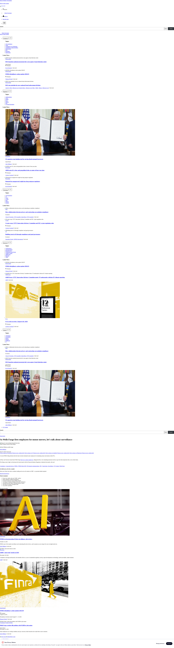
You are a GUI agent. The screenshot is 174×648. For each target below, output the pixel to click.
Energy (7, 338)
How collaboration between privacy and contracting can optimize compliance (26, 212)
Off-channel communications (33, 466)
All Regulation (8, 97)
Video (6, 257)
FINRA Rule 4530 (22, 466)
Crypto (6, 199)
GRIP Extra (7, 254)
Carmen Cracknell (9, 175)
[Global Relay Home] (10, 636)
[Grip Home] (3, 636)
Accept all (169, 643)
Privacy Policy (88, 644)
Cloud (6, 198)
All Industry (8, 335)
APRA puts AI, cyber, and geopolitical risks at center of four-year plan (24, 170)
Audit (6, 45)
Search (1, 26)
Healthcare (7, 340)
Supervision (8, 52)
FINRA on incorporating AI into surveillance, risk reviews (16, 539)
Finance (7, 339)
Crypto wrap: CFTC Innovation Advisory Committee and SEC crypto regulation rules (29, 223)
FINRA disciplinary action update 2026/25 (17, 74)
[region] (87, 643)
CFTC (6, 98)
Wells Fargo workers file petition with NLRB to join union (16, 625)
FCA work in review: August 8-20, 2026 (16, 321)
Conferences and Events (10, 252)
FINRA (7, 102)
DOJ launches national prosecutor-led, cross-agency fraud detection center (26, 61)
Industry (4, 330)
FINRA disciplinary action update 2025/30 (12, 610)
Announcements (8, 249)
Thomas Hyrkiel (8, 79)
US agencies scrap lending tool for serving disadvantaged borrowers (24, 159)
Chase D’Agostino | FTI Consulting (13, 217)
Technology (5, 190)
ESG (6, 50)
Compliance (5, 38)
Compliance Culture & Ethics (11, 47)
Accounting (7, 337)
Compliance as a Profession (11, 46)
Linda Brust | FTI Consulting (27, 217)
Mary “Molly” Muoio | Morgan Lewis (40, 88)
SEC (6, 103)
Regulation (5, 91)
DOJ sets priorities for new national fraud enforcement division (22, 85)
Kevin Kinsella (8, 68)
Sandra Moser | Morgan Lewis (25, 88)
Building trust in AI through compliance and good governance (22, 234)
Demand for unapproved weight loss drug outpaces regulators (22, 181)
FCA (6, 100)
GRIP (6, 280)
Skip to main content (4, 3)
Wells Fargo (62, 466)
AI (6, 196)
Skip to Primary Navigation (6, 0)
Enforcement (8, 49)
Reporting (7, 51)
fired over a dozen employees (27, 459)
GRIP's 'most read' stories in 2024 (9, 552)
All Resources (8, 248)
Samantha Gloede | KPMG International (14, 239)
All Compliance (8, 44)
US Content (5, 427)
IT (5, 341)
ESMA (6, 99)
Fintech (7, 201)
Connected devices (10, 466)
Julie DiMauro (8, 164)
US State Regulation (9, 104)
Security (7, 202)
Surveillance (50, 466)
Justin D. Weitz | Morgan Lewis (12, 88)
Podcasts (7, 255)
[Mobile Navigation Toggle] (4, 23)
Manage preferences (160, 643)
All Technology (8, 195)
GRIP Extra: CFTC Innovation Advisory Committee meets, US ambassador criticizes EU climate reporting (35, 277)
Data (6, 200)
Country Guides (8, 253)
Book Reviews (8, 250)
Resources (5, 243)
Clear (166, 28)
